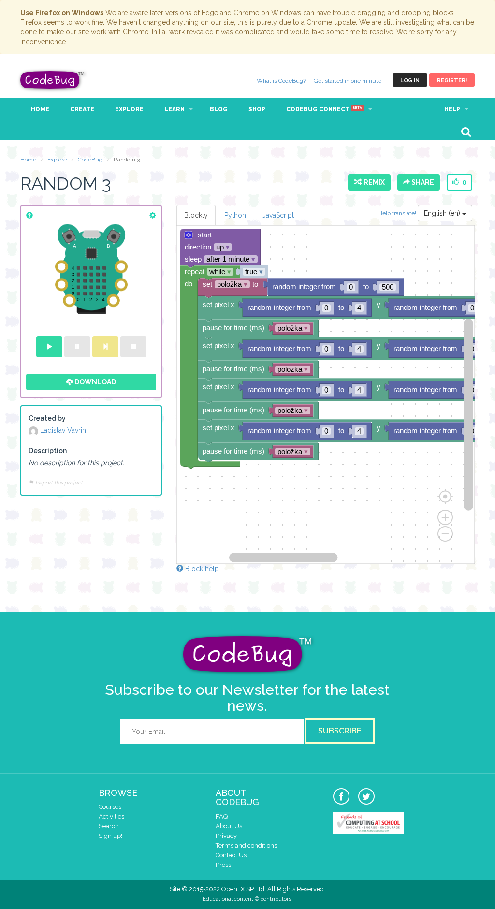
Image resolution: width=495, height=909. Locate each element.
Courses (110, 806)
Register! (452, 80)
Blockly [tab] (196, 215)
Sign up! (110, 835)
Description (48, 450)
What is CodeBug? (281, 80)
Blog (219, 109)
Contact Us (231, 855)
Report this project (58, 482)
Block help (201, 568)
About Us (229, 826)
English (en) (443, 213)
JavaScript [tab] (278, 215)
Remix (373, 182)
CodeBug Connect (324, 109)
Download (94, 382)
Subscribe (340, 730)
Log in (410, 80)
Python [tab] (235, 215)
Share (422, 182)
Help (452, 109)
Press (223, 864)
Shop (256, 109)
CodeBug (52, 80)
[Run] (49, 346)
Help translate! (398, 213)
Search (109, 826)
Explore (129, 109)
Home (40, 109)
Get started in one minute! (348, 80)
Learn (174, 109)
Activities (111, 816)
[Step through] (105, 346)
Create (82, 109)
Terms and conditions (246, 845)
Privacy (226, 835)
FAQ (222, 816)
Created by (47, 418)
